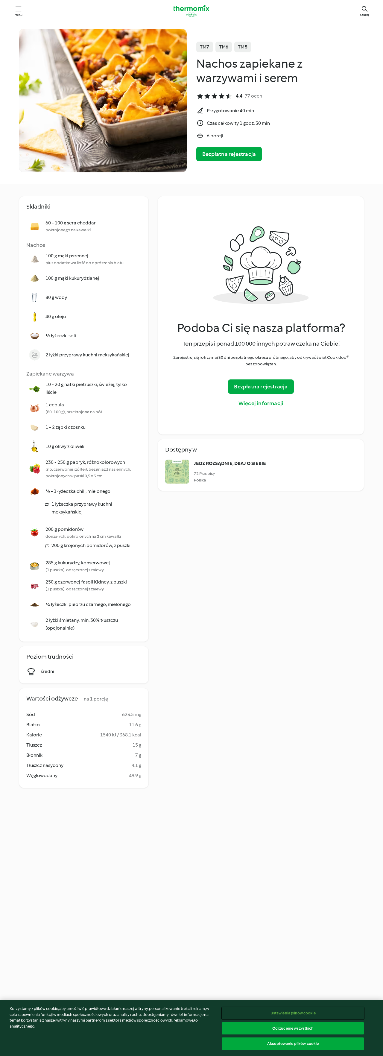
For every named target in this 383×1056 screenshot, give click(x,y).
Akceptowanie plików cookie (293, 1043)
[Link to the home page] (191, 11)
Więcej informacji (260, 403)
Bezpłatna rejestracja (229, 154)
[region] (191, 1028)
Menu (19, 15)
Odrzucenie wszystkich (293, 1028)
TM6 (224, 47)
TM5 (242, 47)
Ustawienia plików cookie (293, 1013)
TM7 (204, 47)
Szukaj (364, 15)
